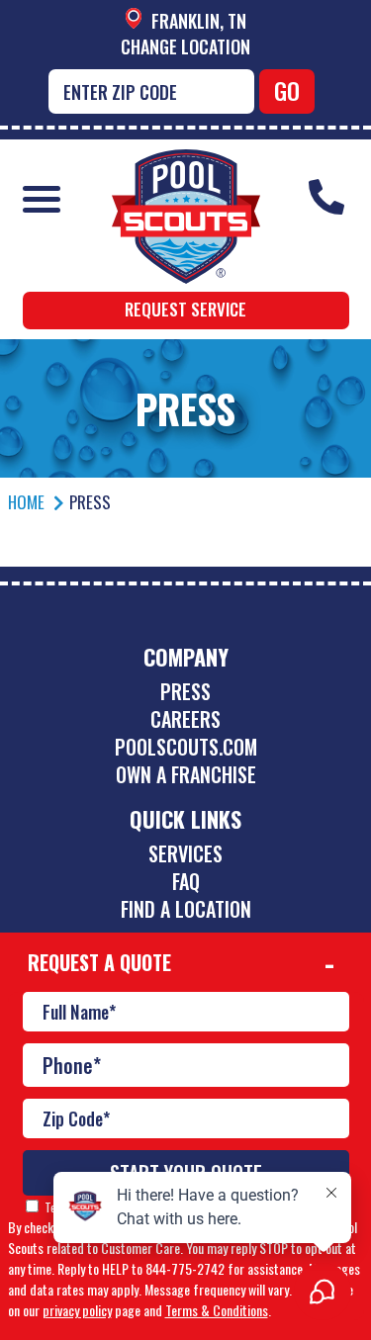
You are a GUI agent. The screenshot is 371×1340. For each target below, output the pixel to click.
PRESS (185, 691)
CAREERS (185, 719)
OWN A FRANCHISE (186, 774)
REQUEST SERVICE (185, 309)
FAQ (186, 881)
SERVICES (185, 853)
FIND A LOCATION (186, 909)
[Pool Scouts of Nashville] (186, 163)
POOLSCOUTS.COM (186, 746)
